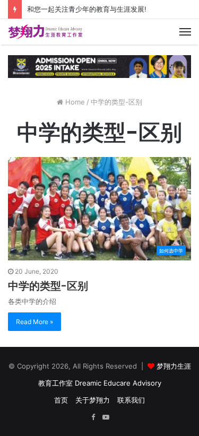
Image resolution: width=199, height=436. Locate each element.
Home (74, 102)
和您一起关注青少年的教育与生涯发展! (86, 9)
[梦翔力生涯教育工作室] (45, 31)
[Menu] (185, 32)
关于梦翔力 (92, 400)
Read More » (34, 322)
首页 (61, 400)
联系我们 (131, 400)
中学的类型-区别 (48, 285)
